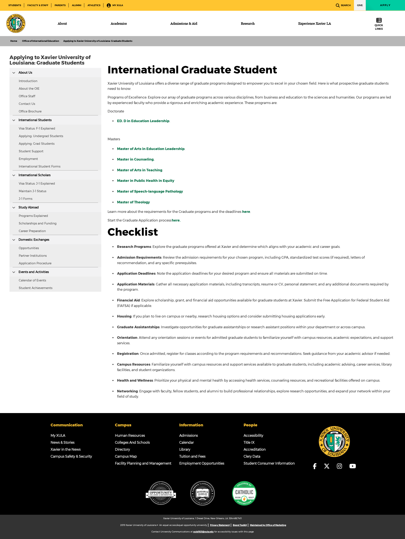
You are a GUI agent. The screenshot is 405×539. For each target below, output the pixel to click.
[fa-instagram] (341, 466)
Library (184, 449)
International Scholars (34, 175)
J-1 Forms (25, 199)
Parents (60, 5)
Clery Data (252, 456)
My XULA (117, 5)
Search (346, 5)
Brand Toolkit (240, 525)
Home (13, 41)
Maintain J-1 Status (32, 191)
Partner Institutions (33, 256)
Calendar (186, 442)
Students (14, 5)
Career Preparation (32, 231)
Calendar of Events (32, 280)
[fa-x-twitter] (328, 466)
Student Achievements (35, 288)
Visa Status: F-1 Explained (37, 128)
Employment (28, 159)
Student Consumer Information (269, 463)
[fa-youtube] (352, 466)
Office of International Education (40, 41)
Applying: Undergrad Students (41, 136)
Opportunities (29, 248)
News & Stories (62, 442)
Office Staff (27, 96)
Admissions (188, 436)
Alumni (76, 5)
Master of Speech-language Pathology (150, 191)
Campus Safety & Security (71, 456)
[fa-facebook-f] (316, 466)
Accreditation (255, 449)
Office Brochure (30, 111)
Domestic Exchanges (34, 240)
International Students (35, 120)
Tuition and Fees (192, 456)
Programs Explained (33, 216)
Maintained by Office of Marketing (268, 525)
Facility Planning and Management (143, 463)
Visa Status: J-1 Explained (37, 183)
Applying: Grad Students (36, 144)
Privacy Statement (220, 525)
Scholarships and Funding (38, 223)
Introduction (28, 81)
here (246, 212)
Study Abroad (29, 207)
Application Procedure (35, 263)
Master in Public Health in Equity (145, 181)
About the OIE (29, 89)
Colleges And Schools (132, 442)
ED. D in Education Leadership (143, 121)
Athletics (94, 5)
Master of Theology (133, 202)
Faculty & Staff (37, 5)
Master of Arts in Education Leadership (151, 149)
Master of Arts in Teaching (139, 170)
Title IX (249, 442)
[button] (13, 72)
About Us (25, 72)
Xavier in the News (66, 449)
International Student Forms (39, 166)
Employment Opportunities (201, 463)
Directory (122, 449)
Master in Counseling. (135, 159)
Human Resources (130, 436)
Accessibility (253, 436)
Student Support (31, 151)
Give (360, 5)
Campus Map (126, 456)
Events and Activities (34, 272)
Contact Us (27, 104)
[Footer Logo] (334, 441)
